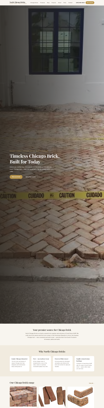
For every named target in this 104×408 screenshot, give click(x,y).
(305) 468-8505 (80, 2)
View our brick (16, 177)
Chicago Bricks (34, 2)
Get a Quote (90, 2)
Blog (48, 2)
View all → (91, 383)
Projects (54, 2)
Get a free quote (31, 177)
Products (42, 2)
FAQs (64, 2)
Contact (70, 2)
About (59, 2)
